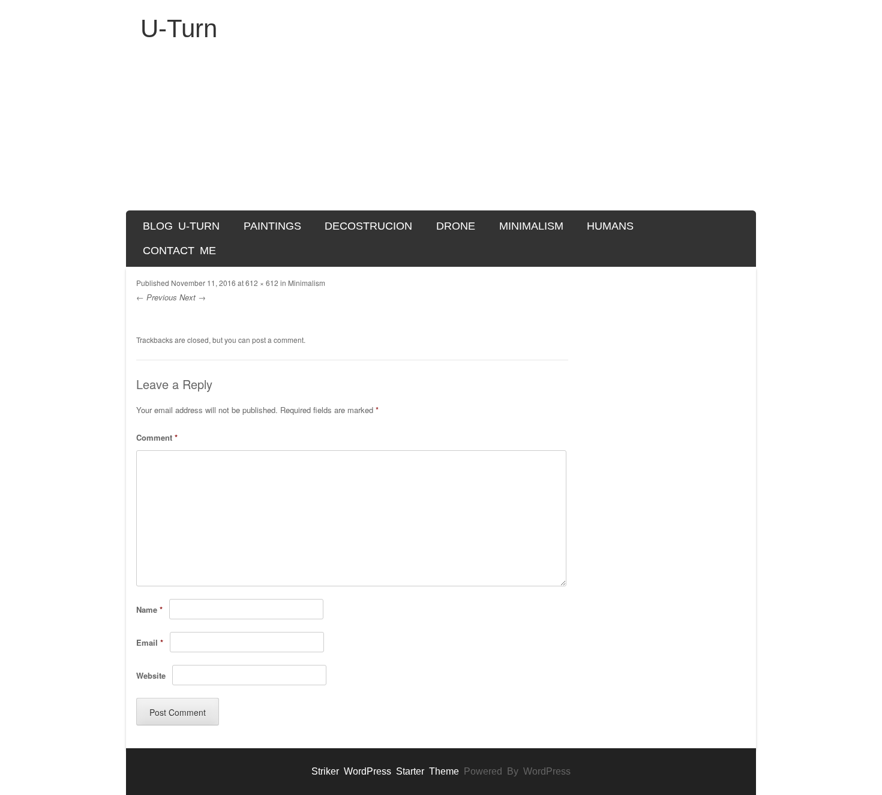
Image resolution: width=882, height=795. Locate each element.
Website (151, 675)
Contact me (179, 251)
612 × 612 (261, 283)
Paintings (272, 226)
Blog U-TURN (181, 226)
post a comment (278, 340)
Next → (192, 297)
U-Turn (178, 28)
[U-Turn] (441, 132)
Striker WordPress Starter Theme (385, 771)
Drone (455, 226)
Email (149, 642)
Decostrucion (368, 226)
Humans (610, 226)
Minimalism (531, 226)
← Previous (156, 297)
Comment (157, 437)
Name (149, 609)
